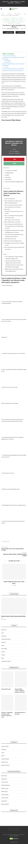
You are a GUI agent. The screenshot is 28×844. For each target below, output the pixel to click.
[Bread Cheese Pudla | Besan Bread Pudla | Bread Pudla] (14, 605)
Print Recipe (21, 32)
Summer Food (4, 782)
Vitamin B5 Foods (6, 689)
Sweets (3, 655)
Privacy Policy (5, 1)
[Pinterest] (15, 815)
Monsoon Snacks (5, 765)
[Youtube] (16, 4)
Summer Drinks (5, 794)
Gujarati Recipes (5, 759)
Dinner (2, 755)
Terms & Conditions (14, 1)
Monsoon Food (4, 788)
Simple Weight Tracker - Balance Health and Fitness (20, 690)
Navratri (20, 20)
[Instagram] (12, 815)
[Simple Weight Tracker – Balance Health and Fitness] (21, 679)
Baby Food (3, 629)
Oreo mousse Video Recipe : (9, 55)
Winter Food (4, 775)
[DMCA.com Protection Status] (14, 838)
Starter (3, 651)
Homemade (4, 648)
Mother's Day (14, 20)
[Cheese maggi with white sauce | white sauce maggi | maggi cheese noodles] (14, 572)
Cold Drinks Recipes (5, 19)
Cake (2, 632)
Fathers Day (22, 19)
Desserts (12, 19)
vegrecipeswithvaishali (14, 835)
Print (14, 163)
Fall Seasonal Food (5, 785)
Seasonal (9, 14)
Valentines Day (10, 23)
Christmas (20, 18)
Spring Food (4, 779)
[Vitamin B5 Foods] (7, 679)
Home (2, 14)
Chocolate (3, 636)
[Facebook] (11, 4)
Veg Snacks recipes (6, 661)
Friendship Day (7, 20)
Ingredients (8, 60)
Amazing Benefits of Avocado (20, 713)
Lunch (2, 752)
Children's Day (14, 18)
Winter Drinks (17, 23)
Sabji (2, 658)
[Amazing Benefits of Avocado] (21, 703)
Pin (14, 159)
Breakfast (3, 749)
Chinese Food (4, 762)
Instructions (8, 62)
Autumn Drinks (17, 14)
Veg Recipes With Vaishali (13, 28)
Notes (7, 67)
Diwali (17, 19)
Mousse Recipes (5, 541)
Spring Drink (4, 801)
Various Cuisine (5, 746)
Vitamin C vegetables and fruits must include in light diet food (7, 715)
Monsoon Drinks (5, 804)
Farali (2, 645)
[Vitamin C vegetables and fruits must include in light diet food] (7, 703)
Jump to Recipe (9, 32)
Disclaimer (22, 1)
